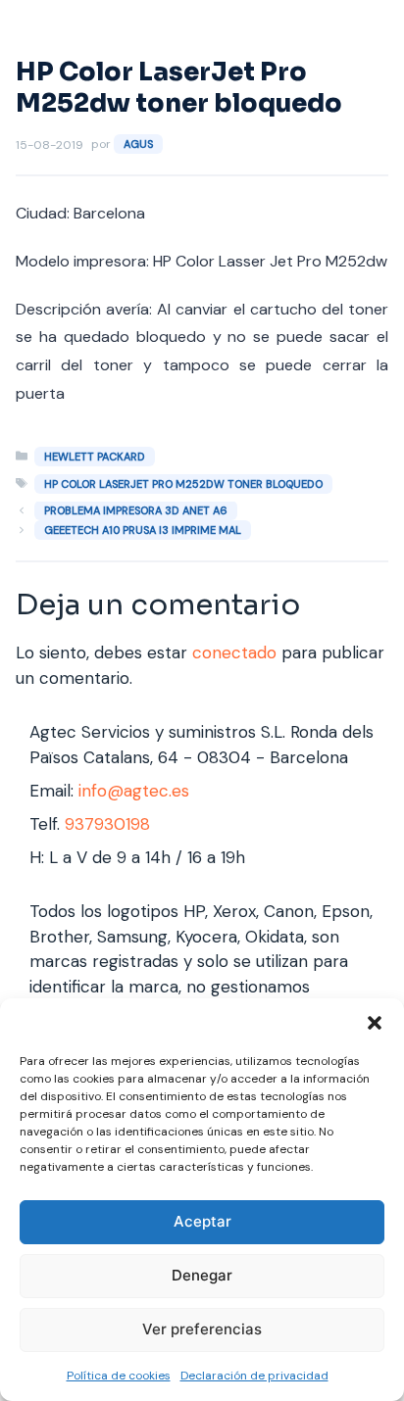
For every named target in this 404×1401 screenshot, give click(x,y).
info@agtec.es (133, 790)
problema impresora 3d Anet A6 (135, 510)
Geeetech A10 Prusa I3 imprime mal (142, 530)
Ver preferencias (202, 1329)
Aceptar (202, 1221)
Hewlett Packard (94, 456)
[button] (374, 1023)
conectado (234, 652)
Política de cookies (119, 1375)
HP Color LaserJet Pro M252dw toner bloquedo (183, 484)
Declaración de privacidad (254, 1375)
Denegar (202, 1275)
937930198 (107, 824)
